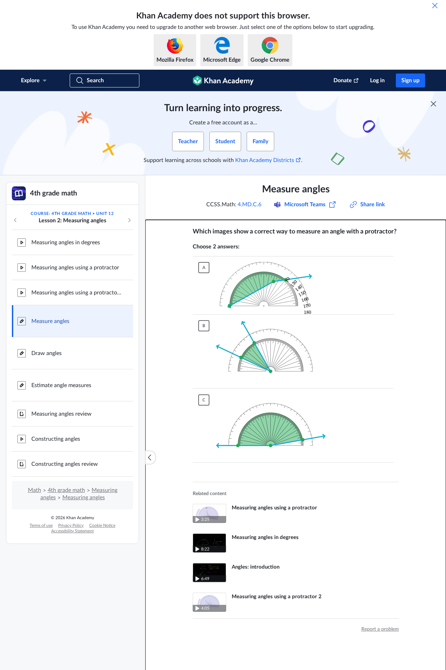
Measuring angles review (61, 414)
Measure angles (50, 321)
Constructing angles (55, 439)
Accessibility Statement (72, 531)
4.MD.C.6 (249, 204)
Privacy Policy (71, 525)
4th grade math (66, 490)
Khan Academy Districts (264, 160)
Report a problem (380, 629)
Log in (377, 80)
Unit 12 (105, 213)
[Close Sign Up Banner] (433, 104)
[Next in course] (129, 220)
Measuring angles (83, 497)
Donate (342, 80)
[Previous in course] (15, 220)
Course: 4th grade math (61, 213)
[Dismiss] (434, 5)
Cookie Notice (102, 525)
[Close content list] (150, 457)
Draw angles (46, 353)
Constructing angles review (64, 464)
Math (34, 490)
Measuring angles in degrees (65, 242)
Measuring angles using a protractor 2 (76, 292)
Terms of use (41, 525)
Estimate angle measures (61, 385)
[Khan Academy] (223, 80)
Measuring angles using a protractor (75, 267)
